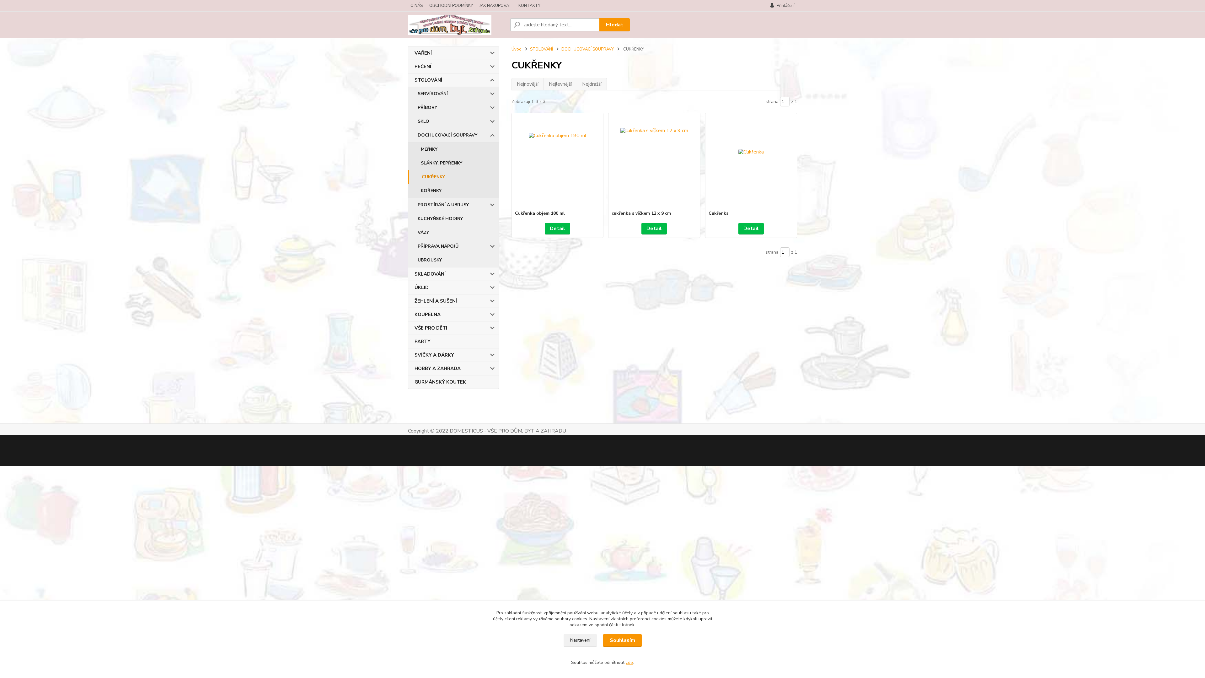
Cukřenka (719, 213)
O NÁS (416, 5)
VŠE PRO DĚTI (431, 328)
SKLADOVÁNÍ (430, 274)
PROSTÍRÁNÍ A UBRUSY (443, 205)
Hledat (614, 24)
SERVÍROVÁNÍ (433, 94)
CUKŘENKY (433, 177)
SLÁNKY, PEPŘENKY (441, 163)
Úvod (516, 49)
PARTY (423, 341)
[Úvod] (456, 25)
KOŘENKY (431, 191)
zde (629, 662)
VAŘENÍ (423, 53)
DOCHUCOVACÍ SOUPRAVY (447, 135)
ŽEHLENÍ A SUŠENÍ (436, 301)
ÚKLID (422, 287)
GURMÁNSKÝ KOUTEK (440, 382)
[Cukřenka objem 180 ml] (557, 161)
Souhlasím (622, 640)
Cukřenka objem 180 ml (540, 213)
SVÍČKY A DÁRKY (434, 355)
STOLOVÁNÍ (428, 80)
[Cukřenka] (751, 161)
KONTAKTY (529, 5)
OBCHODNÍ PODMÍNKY (451, 5)
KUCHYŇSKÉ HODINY (440, 219)
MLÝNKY (429, 149)
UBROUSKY (430, 260)
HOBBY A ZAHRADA (438, 368)
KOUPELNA (428, 314)
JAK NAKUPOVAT (495, 5)
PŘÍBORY (427, 107)
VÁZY (423, 232)
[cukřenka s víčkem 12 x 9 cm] (654, 161)
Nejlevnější (560, 84)
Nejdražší (592, 84)
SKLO (423, 121)
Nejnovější (527, 84)
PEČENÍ (423, 66)
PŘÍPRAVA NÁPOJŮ (438, 246)
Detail (557, 228)
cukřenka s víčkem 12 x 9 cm (641, 213)
